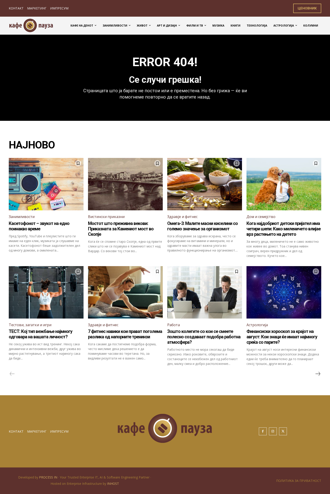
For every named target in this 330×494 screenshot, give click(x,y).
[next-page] (317, 373)
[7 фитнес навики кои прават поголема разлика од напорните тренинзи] (125, 292)
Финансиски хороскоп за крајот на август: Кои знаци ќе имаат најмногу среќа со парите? (281, 337)
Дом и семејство (260, 216)
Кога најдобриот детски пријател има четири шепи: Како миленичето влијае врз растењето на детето (283, 229)
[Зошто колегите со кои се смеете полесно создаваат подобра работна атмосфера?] (204, 292)
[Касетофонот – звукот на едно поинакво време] (46, 184)
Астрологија (257, 324)
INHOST (113, 483)
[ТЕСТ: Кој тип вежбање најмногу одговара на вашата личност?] (46, 292)
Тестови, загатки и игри (30, 324)
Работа (173, 324)
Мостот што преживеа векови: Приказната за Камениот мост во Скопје (121, 229)
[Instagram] (273, 431)
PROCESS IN (48, 477)
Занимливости (22, 216)
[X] (283, 431)
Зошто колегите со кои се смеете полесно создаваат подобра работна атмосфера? (203, 337)
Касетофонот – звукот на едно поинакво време (39, 226)
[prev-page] (12, 373)
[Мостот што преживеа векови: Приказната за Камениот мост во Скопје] (125, 184)
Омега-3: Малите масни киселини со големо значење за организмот (202, 226)
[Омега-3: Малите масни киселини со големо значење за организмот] (204, 184)
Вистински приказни (106, 216)
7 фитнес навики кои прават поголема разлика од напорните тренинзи (125, 334)
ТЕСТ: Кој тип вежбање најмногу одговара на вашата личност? (40, 334)
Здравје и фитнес (182, 216)
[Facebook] (263, 431)
